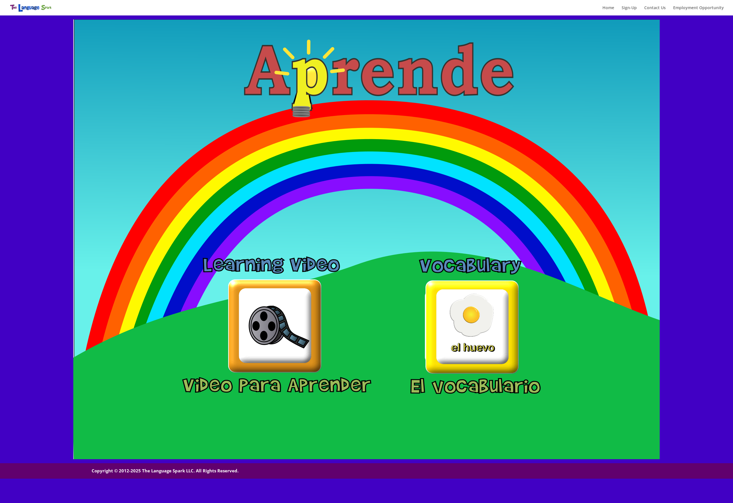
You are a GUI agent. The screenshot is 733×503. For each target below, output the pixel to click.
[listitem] (274, 325)
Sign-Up (629, 8)
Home (608, 8)
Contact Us (655, 8)
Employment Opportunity (698, 8)
